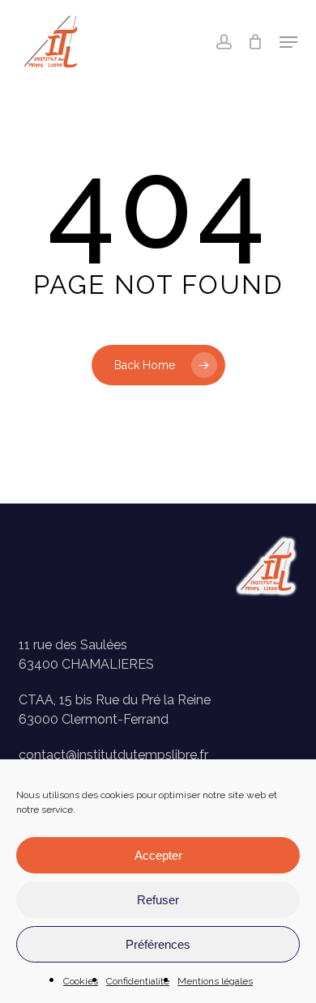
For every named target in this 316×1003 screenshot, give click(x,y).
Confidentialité (137, 981)
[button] (288, 42)
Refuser (158, 900)
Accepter (158, 855)
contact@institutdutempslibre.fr (113, 755)
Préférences (158, 944)
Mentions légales (215, 981)
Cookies (80, 981)
